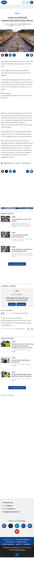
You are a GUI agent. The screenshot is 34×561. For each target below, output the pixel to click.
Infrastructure (26, 163)
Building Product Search (11, 512)
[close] (32, 51)
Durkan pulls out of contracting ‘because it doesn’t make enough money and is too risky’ (22, 346)
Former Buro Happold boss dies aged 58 (20, 361)
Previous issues (8, 503)
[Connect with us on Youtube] (17, 531)
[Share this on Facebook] (2, 55)
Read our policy (20, 550)
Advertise (27, 544)
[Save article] (31, 55)
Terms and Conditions (22, 539)
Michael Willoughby (17, 225)
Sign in (9, 51)
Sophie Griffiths (9, 24)
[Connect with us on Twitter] (10, 526)
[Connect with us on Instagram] (30, 526)
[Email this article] (14, 55)
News (17, 14)
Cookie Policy (10, 542)
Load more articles (17, 264)
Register (21, 304)
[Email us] (23, 526)
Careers (17, 163)
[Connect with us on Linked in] (17, 526)
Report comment (20, 329)
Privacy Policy (22, 542)
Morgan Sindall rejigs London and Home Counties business (21, 375)
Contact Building (8, 544)
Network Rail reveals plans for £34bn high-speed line (21, 250)
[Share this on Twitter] (6, 55)
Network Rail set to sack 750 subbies (21, 220)
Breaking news (8, 163)
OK (17, 555)
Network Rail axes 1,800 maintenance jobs (19, 236)
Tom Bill (30, 239)
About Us (19, 544)
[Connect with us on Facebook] (4, 526)
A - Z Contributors (9, 509)
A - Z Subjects (7, 506)
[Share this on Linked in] (10, 55)
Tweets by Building (7, 395)
